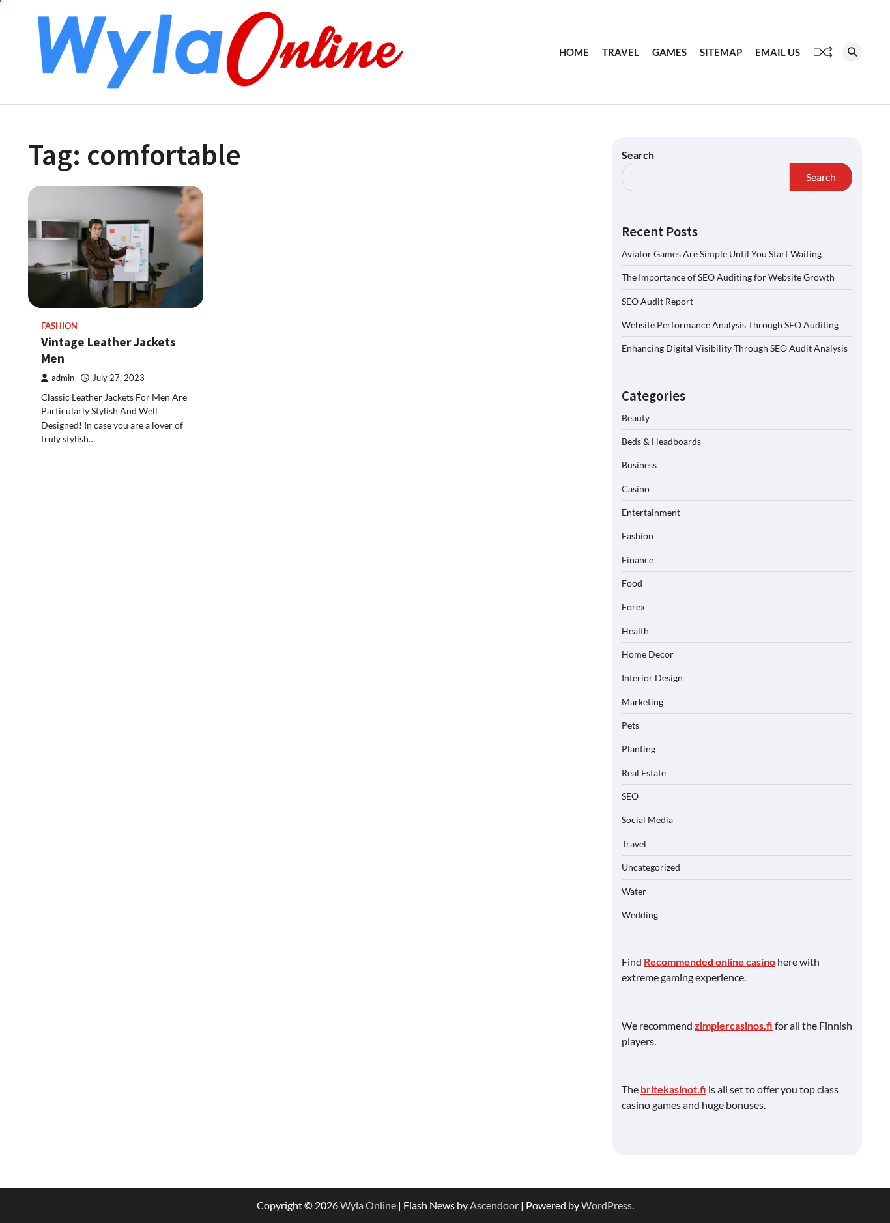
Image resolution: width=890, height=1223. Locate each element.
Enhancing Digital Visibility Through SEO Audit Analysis (735, 348)
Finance (637, 559)
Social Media (647, 819)
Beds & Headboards (661, 441)
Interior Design (652, 677)
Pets (630, 725)
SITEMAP (721, 52)
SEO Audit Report (657, 301)
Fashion (59, 326)
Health (635, 630)
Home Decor (648, 654)
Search (638, 154)
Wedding (640, 914)
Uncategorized (651, 867)
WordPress (606, 1205)
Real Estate (644, 772)
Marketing (642, 701)
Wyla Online (368, 1205)
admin (62, 378)
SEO (630, 796)
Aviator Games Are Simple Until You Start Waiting (722, 253)
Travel (620, 52)
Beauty (636, 417)
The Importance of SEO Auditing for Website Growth (728, 277)
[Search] (852, 52)
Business (639, 464)
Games (669, 52)
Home (574, 52)
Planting (638, 748)
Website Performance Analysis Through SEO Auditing (730, 324)
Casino (636, 488)
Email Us (777, 52)
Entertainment (651, 512)
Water (634, 891)
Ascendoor (494, 1205)
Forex (633, 606)
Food (632, 583)
